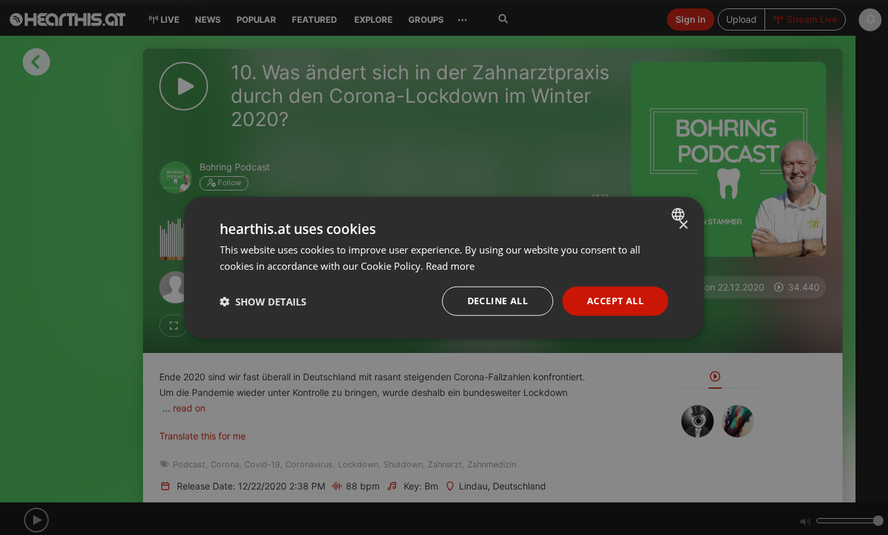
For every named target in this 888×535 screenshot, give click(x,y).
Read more (450, 265)
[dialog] (444, 267)
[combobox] (680, 213)
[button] (263, 301)
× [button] (683, 224)
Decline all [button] (497, 300)
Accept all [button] (615, 300)
